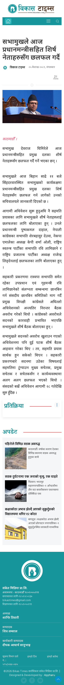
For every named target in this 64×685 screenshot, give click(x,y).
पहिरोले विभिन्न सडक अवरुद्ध (22, 444)
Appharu (49, 675)
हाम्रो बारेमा (52, 656)
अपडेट (9, 432)
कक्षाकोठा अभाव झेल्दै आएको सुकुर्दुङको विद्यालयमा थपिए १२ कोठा (30, 512)
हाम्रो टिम (32, 656)
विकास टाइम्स (17, 67)
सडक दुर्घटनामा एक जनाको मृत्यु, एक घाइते (31, 476)
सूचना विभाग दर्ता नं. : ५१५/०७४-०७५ (10, 660)
